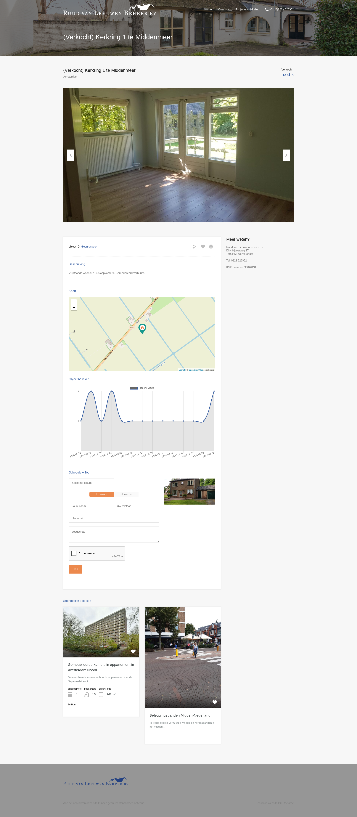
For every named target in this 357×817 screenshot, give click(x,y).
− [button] (74, 307)
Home (208, 9)
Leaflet (182, 369)
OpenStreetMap (196, 369)
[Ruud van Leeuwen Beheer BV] (109, 13)
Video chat (126, 494)
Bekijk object (101, 647)
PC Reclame (286, 803)
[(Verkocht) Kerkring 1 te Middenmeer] (142, 329)
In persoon (101, 494)
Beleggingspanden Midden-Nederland (179, 715)
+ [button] (74, 302)
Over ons (223, 9)
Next (286, 155)
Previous (70, 155)
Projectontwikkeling (247, 9)
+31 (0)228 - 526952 (281, 9)
